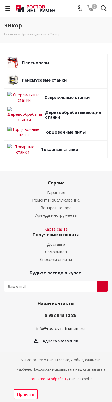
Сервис (56, 183)
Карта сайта (56, 229)
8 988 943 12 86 (60, 315)
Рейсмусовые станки (44, 80)
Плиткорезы (35, 62)
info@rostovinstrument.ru (60, 328)
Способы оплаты (56, 259)
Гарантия (56, 192)
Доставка (56, 244)
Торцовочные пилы (64, 132)
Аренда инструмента (56, 215)
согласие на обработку (49, 379)
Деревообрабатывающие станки (73, 114)
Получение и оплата (56, 235)
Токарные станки (59, 149)
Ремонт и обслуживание (56, 200)
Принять (25, 394)
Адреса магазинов (60, 340)
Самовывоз (56, 251)
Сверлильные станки (67, 97)
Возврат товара (56, 207)
